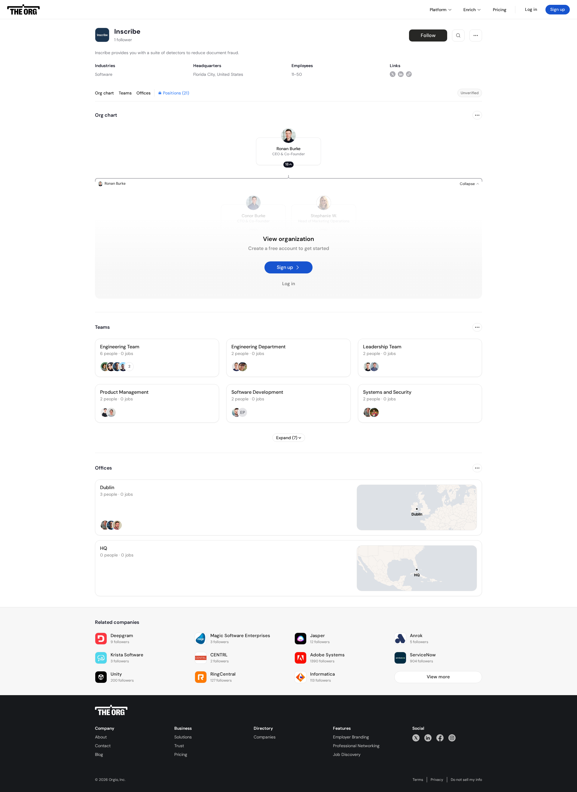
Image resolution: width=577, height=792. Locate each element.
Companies (265, 737)
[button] (288, 151)
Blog (99, 754)
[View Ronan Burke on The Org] (288, 135)
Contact (103, 745)
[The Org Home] (23, 9)
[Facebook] (440, 737)
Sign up (557, 9)
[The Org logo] (111, 710)
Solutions (183, 737)
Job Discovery (347, 754)
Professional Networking (356, 745)
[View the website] (409, 74)
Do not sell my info (466, 779)
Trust (179, 745)
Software (103, 74)
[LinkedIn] (428, 737)
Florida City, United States (218, 74)
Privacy (437, 779)
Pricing (180, 754)
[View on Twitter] (392, 74)
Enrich (469, 9)
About (101, 737)
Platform (438, 9)
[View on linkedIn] (401, 74)
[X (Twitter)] (416, 737)
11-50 (297, 74)
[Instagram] (452, 737)
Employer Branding (351, 737)
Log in (531, 9)
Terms (418, 779)
